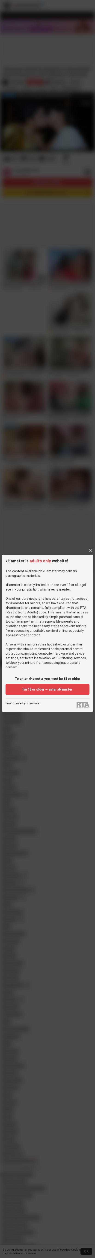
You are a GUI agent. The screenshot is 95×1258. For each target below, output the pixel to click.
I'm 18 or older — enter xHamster (47, 689)
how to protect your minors (22, 703)
